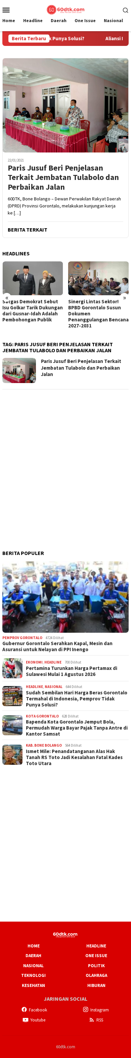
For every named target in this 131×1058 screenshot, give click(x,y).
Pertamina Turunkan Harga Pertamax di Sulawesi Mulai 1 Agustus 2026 (71, 671)
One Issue (96, 955)
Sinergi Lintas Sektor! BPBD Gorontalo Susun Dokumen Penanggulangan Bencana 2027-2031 (98, 314)
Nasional (53, 686)
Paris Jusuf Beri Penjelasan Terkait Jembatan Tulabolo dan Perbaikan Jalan (63, 177)
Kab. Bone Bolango (44, 745)
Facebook (38, 1010)
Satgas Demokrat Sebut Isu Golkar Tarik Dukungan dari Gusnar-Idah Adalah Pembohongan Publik (32, 311)
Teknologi (33, 975)
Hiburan (96, 985)
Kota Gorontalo (42, 716)
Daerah (33, 955)
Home (34, 946)
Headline (52, 662)
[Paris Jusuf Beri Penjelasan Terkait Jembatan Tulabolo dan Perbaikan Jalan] (65, 105)
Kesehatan (33, 985)
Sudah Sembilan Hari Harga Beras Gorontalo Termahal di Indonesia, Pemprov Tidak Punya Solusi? (76, 699)
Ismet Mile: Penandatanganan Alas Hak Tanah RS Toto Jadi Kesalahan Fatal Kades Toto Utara (74, 757)
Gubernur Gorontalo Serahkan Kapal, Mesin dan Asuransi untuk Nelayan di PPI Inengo (57, 646)
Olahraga (96, 975)
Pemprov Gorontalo (22, 637)
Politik (96, 966)
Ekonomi (34, 662)
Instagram (99, 1010)
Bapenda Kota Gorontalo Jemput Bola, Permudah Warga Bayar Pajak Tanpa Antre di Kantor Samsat (77, 728)
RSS (99, 1020)
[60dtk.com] (65, 9)
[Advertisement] (65, 460)
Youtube (37, 1020)
